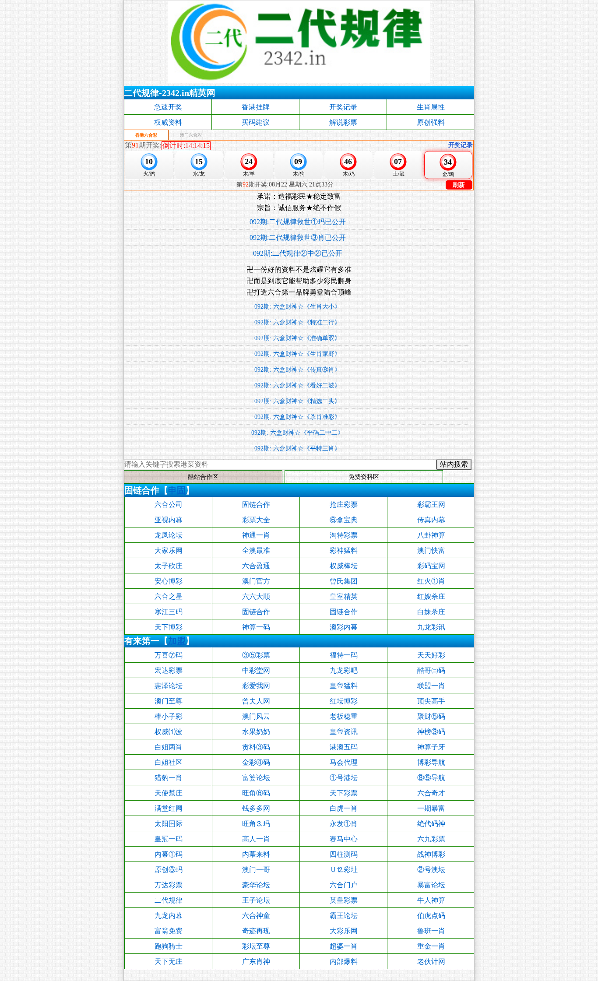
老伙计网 (431, 961)
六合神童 (256, 915)
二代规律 (169, 900)
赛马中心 (344, 839)
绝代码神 (431, 823)
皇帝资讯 (344, 731)
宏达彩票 (169, 670)
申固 (177, 490)
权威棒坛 (344, 566)
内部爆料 (344, 961)
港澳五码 (344, 747)
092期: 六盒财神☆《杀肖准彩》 (297, 417)
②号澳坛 (431, 869)
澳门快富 (431, 550)
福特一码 (344, 655)
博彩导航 (431, 762)
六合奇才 (431, 793)
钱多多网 (256, 808)
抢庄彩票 (344, 504)
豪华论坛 (256, 885)
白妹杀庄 (431, 611)
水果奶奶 (256, 731)
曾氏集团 (344, 581)
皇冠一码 (169, 839)
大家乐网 (169, 550)
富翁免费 (169, 931)
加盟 (177, 641)
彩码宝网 (431, 566)
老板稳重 (344, 716)
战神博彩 (431, 854)
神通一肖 (256, 535)
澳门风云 (256, 716)
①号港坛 (344, 777)
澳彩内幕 (344, 627)
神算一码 (256, 627)
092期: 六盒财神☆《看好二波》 (297, 385)
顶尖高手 (431, 701)
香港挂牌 (256, 107)
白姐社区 (169, 762)
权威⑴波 (169, 731)
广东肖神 (256, 961)
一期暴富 (431, 808)
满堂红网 (169, 808)
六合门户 (344, 885)
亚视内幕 (169, 520)
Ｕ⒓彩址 (344, 869)
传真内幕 (431, 520)
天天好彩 (431, 655)
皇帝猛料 (344, 685)
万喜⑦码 (169, 655)
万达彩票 (169, 885)
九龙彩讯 (431, 627)
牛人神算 (431, 900)
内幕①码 (169, 854)
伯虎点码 (431, 915)
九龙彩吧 (344, 670)
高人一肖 (256, 839)
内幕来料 (256, 854)
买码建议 (256, 122)
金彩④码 (256, 762)
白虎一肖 (344, 808)
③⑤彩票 (256, 655)
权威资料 (168, 122)
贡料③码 (256, 747)
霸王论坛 (344, 915)
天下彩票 (344, 793)
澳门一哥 (256, 869)
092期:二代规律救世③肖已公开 (298, 237)
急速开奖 (168, 107)
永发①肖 (344, 823)
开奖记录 (343, 107)
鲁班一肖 (431, 931)
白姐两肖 (169, 747)
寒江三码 (169, 611)
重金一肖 (431, 946)
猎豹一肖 (169, 777)
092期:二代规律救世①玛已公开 (298, 221)
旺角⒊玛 (256, 823)
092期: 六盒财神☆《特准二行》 (297, 322)
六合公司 (169, 504)
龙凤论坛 (169, 535)
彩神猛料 (344, 550)
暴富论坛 (431, 885)
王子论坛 (256, 900)
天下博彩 (169, 627)
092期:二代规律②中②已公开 (297, 253)
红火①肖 (431, 581)
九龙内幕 (169, 915)
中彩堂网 (256, 670)
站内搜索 (454, 464)
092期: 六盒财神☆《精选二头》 (297, 401)
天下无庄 (169, 961)
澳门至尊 (169, 701)
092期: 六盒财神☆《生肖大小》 (297, 306)
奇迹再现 (256, 931)
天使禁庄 (169, 793)
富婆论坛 (256, 777)
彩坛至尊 (256, 946)
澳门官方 (256, 581)
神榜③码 (431, 731)
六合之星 (169, 596)
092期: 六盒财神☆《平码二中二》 (297, 432)
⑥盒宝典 (344, 520)
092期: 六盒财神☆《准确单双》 (297, 338)
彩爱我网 (256, 685)
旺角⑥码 (256, 793)
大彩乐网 (344, 931)
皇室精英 (344, 596)
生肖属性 (431, 107)
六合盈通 (256, 566)
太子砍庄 (169, 566)
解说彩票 (343, 122)
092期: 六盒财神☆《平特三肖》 (297, 448)
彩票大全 (256, 520)
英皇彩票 (344, 900)
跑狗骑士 (169, 946)
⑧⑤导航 (431, 777)
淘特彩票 (344, 535)
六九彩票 (431, 839)
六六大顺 (256, 596)
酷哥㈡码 (431, 670)
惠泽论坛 (169, 685)
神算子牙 (431, 747)
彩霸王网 (431, 504)
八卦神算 (431, 535)
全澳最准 (256, 550)
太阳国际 (169, 823)
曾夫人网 (256, 701)
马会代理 (344, 762)
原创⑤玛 (169, 869)
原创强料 (431, 122)
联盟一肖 (431, 685)
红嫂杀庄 (431, 596)
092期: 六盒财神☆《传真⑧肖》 (297, 369)
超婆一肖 (344, 946)
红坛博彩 (344, 701)
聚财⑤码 (431, 716)
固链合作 (256, 504)
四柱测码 (344, 854)
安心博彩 (169, 581)
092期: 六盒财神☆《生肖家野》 (297, 354)
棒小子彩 (169, 716)
